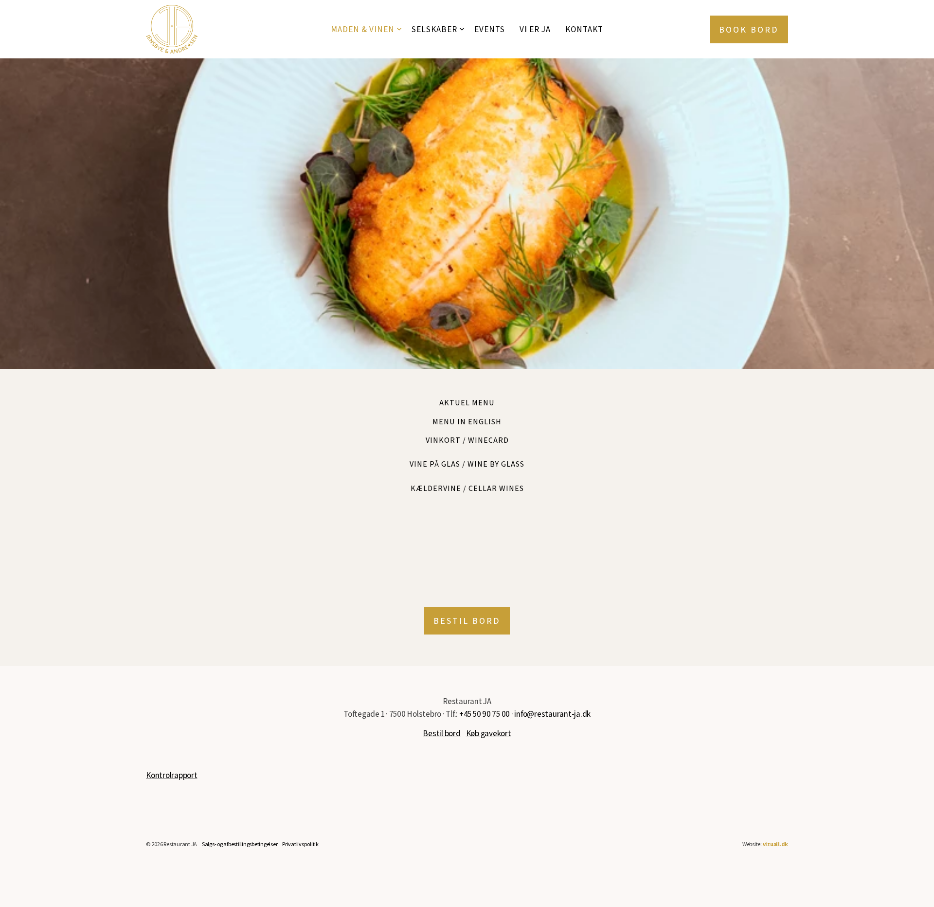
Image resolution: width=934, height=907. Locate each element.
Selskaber (434, 29)
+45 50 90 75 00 (484, 713)
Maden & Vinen (363, 29)
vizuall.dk (776, 844)
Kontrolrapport (172, 775)
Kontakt (584, 29)
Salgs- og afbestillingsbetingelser (240, 844)
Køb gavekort (488, 733)
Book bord (749, 29)
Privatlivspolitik (300, 844)
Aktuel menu (467, 403)
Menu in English (467, 422)
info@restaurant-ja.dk (552, 713)
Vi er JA (535, 29)
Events (489, 29)
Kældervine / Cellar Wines (467, 488)
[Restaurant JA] (172, 29)
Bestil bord (467, 620)
